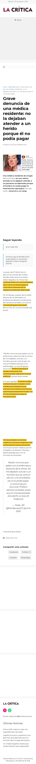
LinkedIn (13, 558)
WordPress (20, 761)
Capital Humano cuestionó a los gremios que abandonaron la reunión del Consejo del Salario (17, 737)
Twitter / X (26, 552)
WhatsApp (25, 558)
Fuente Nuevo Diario (12, 532)
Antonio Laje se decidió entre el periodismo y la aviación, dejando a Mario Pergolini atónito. (17, 260)
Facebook (13, 552)
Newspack (10, 761)
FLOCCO (19, 759)
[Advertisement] (18, 42)
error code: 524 (12, 247)
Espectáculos (11, 538)
